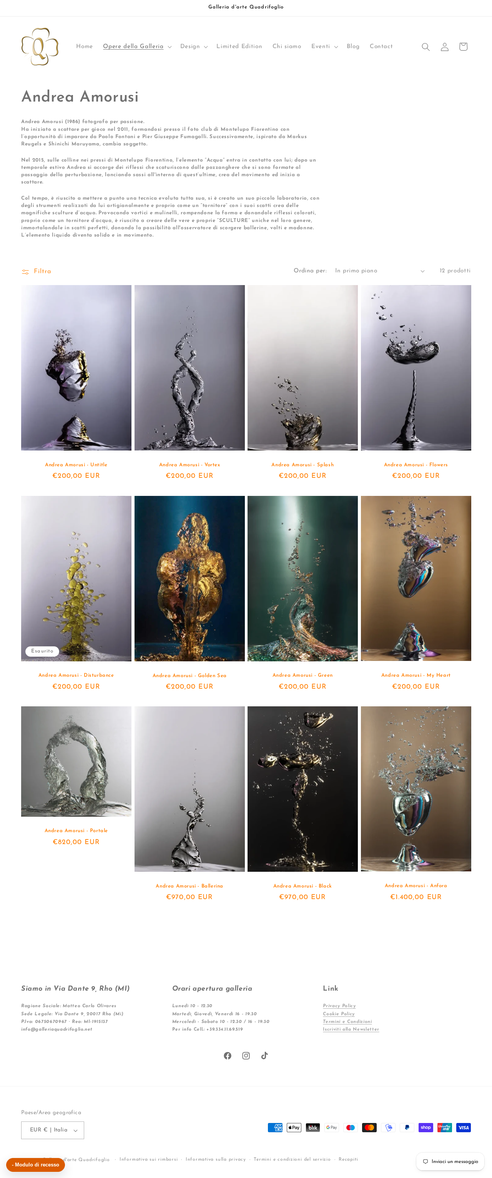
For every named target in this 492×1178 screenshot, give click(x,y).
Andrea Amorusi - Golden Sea (189, 675)
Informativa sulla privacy (216, 1159)
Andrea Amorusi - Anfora (415, 885)
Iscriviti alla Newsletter (351, 1029)
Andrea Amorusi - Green (303, 675)
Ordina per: (310, 271)
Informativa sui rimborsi (149, 1159)
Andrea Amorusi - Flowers (416, 464)
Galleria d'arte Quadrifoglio (76, 1160)
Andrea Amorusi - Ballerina (189, 886)
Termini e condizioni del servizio (292, 1159)
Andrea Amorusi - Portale (76, 831)
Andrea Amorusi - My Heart (415, 675)
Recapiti (348, 1159)
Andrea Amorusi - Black (302, 886)
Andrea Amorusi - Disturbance (76, 675)
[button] (136, 47)
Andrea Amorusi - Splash (302, 464)
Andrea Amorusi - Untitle (76, 464)
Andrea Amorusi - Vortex (189, 464)
